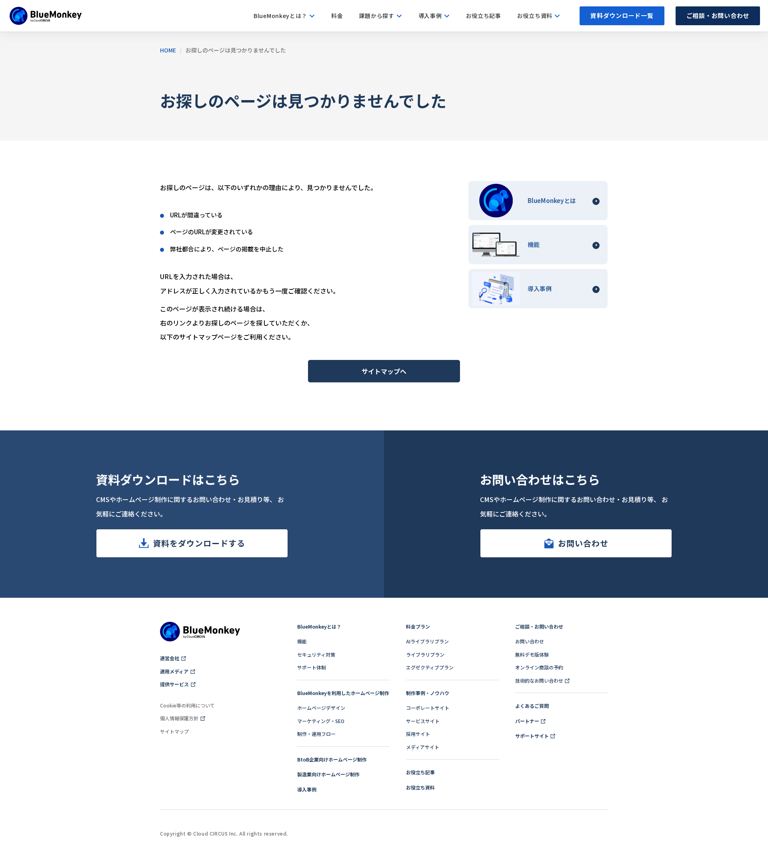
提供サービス (174, 684)
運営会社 (169, 658)
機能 (302, 641)
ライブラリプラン (425, 654)
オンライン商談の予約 (539, 667)
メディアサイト (422, 746)
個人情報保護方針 (179, 718)
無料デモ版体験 (532, 654)
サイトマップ (174, 731)
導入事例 (306, 789)
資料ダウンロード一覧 (622, 15)
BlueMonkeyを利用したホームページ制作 (343, 692)
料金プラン (418, 626)
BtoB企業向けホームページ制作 (332, 759)
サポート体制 (311, 667)
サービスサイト (423, 720)
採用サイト (418, 733)
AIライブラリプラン (427, 641)
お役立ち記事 (420, 772)
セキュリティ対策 (316, 654)
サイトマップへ (384, 371)
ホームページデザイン (321, 707)
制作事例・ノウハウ (427, 692)
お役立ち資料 (420, 787)
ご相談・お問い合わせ (718, 15)
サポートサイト (532, 735)
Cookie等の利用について (187, 705)
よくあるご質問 (532, 705)
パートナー (527, 720)
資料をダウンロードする (199, 543)
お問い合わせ (583, 543)
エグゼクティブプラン (430, 667)
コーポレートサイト (427, 707)
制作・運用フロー (316, 733)
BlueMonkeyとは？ (319, 626)
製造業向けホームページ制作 (328, 774)
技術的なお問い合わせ (539, 680)
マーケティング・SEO (320, 720)
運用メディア (174, 671)
